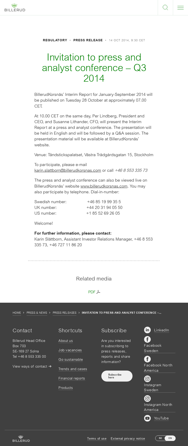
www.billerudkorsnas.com (103, 186)
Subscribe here (115, 376)
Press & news (37, 312)
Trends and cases (72, 369)
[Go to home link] (15, 8)
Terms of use (97, 438)
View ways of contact (30, 366)
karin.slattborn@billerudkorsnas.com (67, 170)
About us (65, 341)
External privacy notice (128, 438)
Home (17, 312)
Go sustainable (70, 359)
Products (65, 388)
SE (160, 438)
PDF (91, 292)
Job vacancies (70, 350)
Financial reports (71, 378)
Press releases (65, 312)
